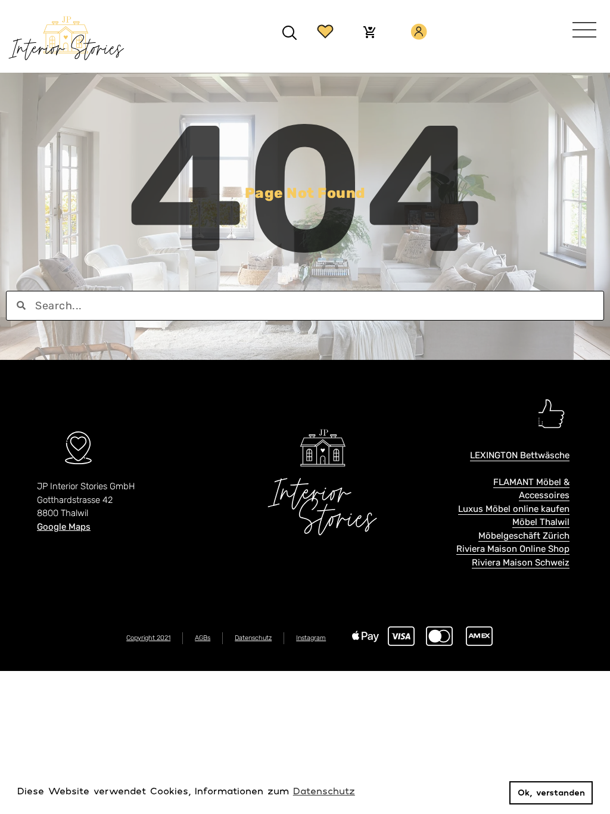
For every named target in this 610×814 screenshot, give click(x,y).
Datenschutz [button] (324, 791)
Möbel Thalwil (540, 522)
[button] (289, 33)
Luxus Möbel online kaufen (513, 509)
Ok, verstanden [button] (551, 792)
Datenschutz (253, 638)
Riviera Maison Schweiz (520, 562)
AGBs (202, 638)
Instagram (311, 638)
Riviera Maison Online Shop (512, 548)
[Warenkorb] (369, 33)
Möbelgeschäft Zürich (523, 535)
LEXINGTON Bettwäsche (519, 455)
